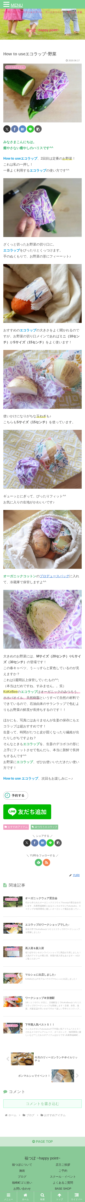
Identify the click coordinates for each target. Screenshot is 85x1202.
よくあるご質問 (63, 1182)
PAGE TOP (44, 1141)
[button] (38, 129)
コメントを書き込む (42, 1104)
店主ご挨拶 (63, 1164)
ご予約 (63, 1170)
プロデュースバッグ (54, 576)
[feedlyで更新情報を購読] (38, 862)
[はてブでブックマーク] (22, 129)
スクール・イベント (63, 1176)
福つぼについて (22, 1164)
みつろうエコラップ (46, 826)
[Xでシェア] (7, 129)
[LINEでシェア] (30, 129)
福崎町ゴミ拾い (22, 1182)
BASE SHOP (63, 1188)
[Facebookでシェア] (14, 129)
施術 (22, 1170)
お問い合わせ (22, 1188)
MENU (17, 5)
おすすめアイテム (18, 826)
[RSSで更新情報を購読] (46, 862)
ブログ (22, 1176)
